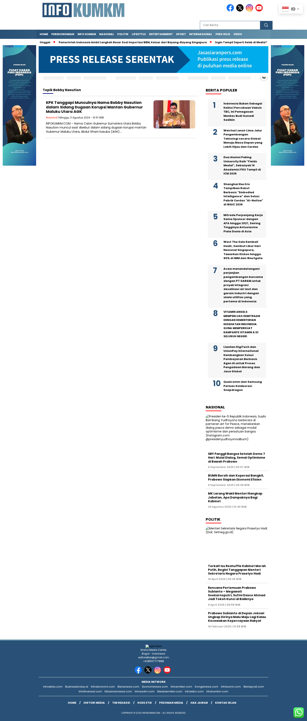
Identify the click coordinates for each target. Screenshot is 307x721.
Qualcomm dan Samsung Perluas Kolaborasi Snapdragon (242, 386)
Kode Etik (144, 703)
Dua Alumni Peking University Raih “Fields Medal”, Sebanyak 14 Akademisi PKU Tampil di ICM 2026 (242, 165)
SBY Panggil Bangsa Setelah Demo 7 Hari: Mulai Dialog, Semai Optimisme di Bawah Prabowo (236, 457)
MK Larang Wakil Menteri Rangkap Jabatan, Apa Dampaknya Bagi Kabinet (235, 497)
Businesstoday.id (76, 687)
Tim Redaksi (121, 703)
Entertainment (161, 34)
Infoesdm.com (145, 691)
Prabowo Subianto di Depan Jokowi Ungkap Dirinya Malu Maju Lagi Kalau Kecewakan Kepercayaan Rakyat (237, 617)
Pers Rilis (223, 34)
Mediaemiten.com (169, 691)
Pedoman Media (171, 703)
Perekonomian (62, 34)
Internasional (200, 34)
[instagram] (250, 10)
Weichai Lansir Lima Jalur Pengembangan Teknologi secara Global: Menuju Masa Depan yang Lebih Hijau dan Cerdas (242, 138)
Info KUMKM (86, 34)
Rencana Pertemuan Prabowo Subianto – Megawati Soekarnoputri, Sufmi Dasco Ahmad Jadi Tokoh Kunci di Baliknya (236, 593)
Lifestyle (139, 34)
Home (44, 34)
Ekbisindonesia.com (118, 691)
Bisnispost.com (254, 687)
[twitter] (240, 10)
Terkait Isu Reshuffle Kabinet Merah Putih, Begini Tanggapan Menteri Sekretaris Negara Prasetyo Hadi (237, 570)
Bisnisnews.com (128, 687)
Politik (122, 34)
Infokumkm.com (217, 691)
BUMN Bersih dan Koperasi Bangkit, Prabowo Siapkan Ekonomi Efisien (236, 477)
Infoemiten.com (181, 687)
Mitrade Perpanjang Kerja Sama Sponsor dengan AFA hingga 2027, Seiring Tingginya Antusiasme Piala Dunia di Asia (243, 223)
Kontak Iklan (225, 703)
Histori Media (94, 703)
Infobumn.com (231, 687)
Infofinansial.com (90, 691)
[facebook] (231, 10)
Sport (181, 34)
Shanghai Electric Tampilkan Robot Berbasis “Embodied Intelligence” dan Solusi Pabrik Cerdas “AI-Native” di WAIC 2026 (243, 194)
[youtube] (259, 10)
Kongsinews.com (206, 687)
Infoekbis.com (52, 687)
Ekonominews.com (155, 687)
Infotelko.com (194, 691)
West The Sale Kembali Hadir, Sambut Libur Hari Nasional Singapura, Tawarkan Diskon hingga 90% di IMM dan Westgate (243, 250)
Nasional (106, 34)
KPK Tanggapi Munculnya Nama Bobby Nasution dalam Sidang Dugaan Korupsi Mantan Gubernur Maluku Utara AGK (94, 107)
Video (237, 34)
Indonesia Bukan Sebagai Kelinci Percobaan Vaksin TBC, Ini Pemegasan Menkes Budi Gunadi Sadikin (242, 112)
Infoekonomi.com (103, 687)
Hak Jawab (199, 703)
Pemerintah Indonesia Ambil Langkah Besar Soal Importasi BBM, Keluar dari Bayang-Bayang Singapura (122, 42)
